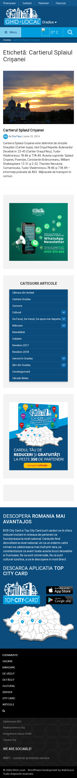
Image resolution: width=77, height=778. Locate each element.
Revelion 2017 (20, 345)
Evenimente (10, 655)
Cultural (16, 312)
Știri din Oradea (21, 365)
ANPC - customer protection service (26, 758)
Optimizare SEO (12, 721)
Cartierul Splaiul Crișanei (23, 130)
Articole (8, 704)
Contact (27, 3)
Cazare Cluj (9, 739)
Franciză (61, 3)
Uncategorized (21, 371)
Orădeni (17, 338)
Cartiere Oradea (21, 299)
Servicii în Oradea (22, 358)
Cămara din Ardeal (23, 292)
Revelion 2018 (20, 351)
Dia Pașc (17, 136)
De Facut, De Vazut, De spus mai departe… (37, 318)
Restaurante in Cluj (14, 727)
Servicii (7, 692)
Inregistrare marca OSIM (17, 733)
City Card (8, 698)
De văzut (8, 673)
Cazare (7, 661)
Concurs (17, 305)
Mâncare (17, 325)
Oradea (48, 22)
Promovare (9, 3)
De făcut (8, 679)
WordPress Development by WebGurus (51, 770)
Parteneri (44, 3)
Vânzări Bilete (20, 378)
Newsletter (18, 332)
